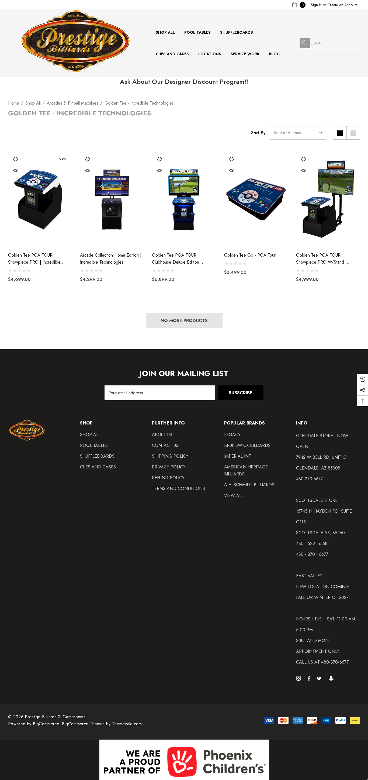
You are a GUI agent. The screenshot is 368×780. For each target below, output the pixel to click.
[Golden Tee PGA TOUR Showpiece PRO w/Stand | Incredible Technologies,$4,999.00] (328, 200)
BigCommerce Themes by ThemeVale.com (102, 724)
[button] (184, 760)
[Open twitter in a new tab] (320, 678)
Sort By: (259, 133)
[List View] (353, 133)
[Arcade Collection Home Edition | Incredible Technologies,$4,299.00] (112, 200)
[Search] (304, 43)
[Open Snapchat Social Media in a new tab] (332, 678)
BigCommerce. (47, 724)
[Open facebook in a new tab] (309, 678)
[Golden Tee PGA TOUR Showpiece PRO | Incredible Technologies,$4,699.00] (40, 200)
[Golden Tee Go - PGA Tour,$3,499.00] (256, 200)
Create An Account (342, 5)
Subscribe (240, 393)
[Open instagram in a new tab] (299, 678)
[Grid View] (339, 133)
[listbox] (298, 133)
